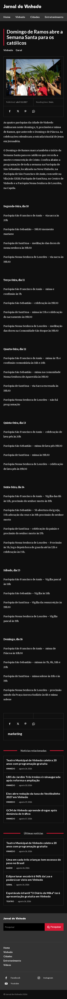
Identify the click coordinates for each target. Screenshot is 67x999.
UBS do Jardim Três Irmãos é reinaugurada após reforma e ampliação (33, 778)
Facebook (15, 977)
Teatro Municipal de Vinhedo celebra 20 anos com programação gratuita (31, 762)
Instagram (48, 977)
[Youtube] (6, 983)
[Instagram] (39, 978)
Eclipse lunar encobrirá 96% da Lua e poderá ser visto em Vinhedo (29, 878)
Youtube (15, 983)
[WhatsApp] (33, 111)
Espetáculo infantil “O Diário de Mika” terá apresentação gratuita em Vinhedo (33, 894)
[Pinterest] (25, 111)
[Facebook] (9, 111)
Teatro (10, 901)
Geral (19, 50)
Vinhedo (8, 50)
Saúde (9, 868)
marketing (15, 734)
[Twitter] (17, 111)
